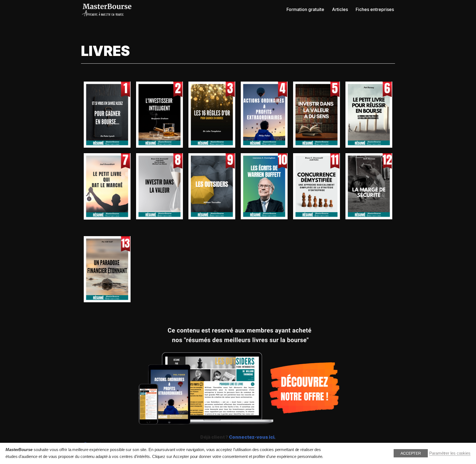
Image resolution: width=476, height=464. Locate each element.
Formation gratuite (305, 9)
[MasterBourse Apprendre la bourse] (107, 9)
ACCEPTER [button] (411, 453)
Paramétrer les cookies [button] (449, 453)
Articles (340, 9)
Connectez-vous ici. (252, 437)
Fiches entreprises (375, 9)
